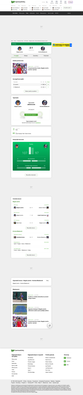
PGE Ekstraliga (31, 372)
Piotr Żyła (47, 370)
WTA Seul (26, 40)
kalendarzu (38, 122)
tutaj (36, 392)
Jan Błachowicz (49, 368)
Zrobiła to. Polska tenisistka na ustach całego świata (38, 297)
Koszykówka (14, 373)
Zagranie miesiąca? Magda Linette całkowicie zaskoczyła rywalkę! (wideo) (38, 309)
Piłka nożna (21, 13)
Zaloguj (70, 2)
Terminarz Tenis (20, 40)
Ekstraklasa (30, 357)
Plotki (36, 382)
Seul (17, 129)
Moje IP (40, 382)
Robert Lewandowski (50, 357)
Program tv (24, 382)
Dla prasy (29, 381)
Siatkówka (32, 13)
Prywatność (35, 381)
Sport (50, 382)
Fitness (13, 371)
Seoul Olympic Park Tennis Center (23, 133)
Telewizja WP (30, 382)
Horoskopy (18, 382)
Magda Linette (30, 66)
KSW (13, 376)
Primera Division (31, 366)
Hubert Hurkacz (49, 372)
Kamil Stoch (48, 359)
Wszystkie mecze (31, 228)
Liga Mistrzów (31, 359)
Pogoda (13, 382)
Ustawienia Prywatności (44, 381)
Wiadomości (45, 382)
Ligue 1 (29, 370)
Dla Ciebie (15, 13)
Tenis (27, 13)
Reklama (53, 381)
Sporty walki (50, 13)
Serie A (29, 368)
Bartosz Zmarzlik (49, 364)
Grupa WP (20, 381)
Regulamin (58, 381)
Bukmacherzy (43, 13)
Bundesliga (30, 364)
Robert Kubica (48, 361)
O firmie (24, 381)
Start (12, 40)
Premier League (31, 361)
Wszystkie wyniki (67, 7)
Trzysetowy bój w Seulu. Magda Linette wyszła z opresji (38, 68)
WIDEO (56, 13)
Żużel (37, 13)
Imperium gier (56, 382)
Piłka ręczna (14, 367)
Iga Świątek (48, 366)
